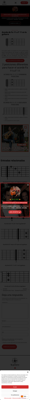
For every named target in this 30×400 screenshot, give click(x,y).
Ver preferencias (15, 395)
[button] (28, 372)
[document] (15, 200)
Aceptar (15, 387)
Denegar (15, 391)
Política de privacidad (16, 398)
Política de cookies (7, 398)
